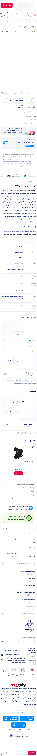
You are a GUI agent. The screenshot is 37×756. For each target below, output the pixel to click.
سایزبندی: (32, 496)
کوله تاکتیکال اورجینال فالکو (28, 571)
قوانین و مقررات (31, 557)
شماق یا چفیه (31, 578)
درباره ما (33, 542)
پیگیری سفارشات (6, 15)
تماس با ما (15, 539)
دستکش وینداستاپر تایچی (28, 599)
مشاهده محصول (18, 473)
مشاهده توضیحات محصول (30, 123)
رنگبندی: (32, 492)
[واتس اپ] (19, 641)
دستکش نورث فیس (28, 462)
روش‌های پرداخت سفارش (12, 554)
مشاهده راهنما (29, 146)
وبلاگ (12, 15)
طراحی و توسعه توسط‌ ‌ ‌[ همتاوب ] (21, 737)
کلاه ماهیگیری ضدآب (29, 606)
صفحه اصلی (17, 15)
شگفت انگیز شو (31, 539)
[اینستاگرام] (2, 641)
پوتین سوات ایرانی (30, 585)
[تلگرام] (34, 641)
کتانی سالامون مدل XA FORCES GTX (25, 592)
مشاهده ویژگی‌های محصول (30, 112)
